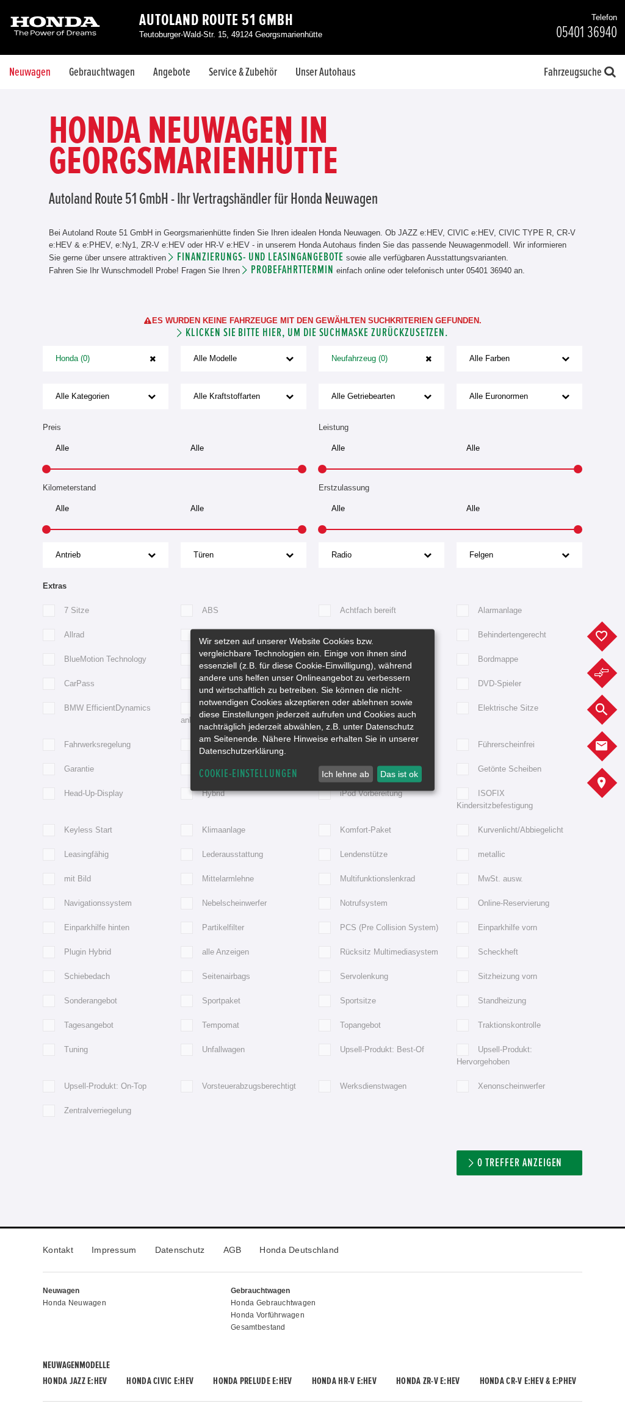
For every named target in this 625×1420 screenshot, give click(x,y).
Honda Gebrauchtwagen (273, 1303)
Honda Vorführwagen (268, 1315)
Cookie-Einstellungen (248, 774)
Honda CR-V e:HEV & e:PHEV (528, 1381)
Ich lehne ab (345, 774)
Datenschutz (180, 1250)
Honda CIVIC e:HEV (159, 1381)
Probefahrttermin (292, 270)
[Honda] (55, 27)
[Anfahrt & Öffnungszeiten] (611, 783)
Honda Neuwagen (74, 1303)
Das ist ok (399, 774)
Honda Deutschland (299, 1250)
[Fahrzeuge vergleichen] (611, 673)
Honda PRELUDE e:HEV (252, 1381)
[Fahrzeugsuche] (611, 710)
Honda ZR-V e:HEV (428, 1381)
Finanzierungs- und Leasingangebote (260, 257)
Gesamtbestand (258, 1327)
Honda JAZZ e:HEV (75, 1381)
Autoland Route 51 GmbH (216, 20)
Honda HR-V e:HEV (344, 1381)
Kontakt (58, 1250)
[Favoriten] (611, 637)
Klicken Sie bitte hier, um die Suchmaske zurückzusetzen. (317, 333)
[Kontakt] (611, 746)
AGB (232, 1250)
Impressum (114, 1250)
